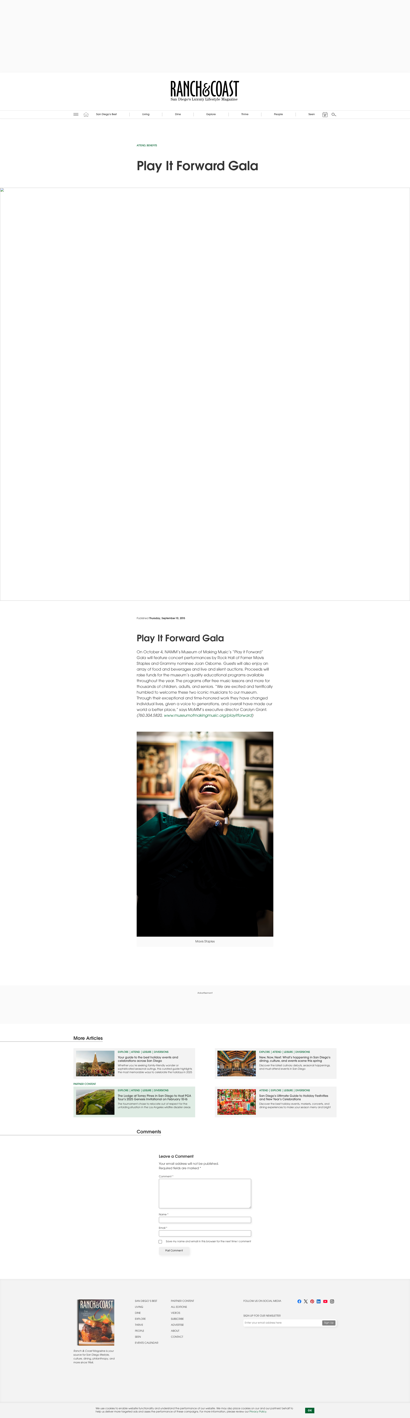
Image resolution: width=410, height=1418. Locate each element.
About (175, 1331)
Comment (166, 1177)
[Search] (334, 114)
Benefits (152, 146)
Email (163, 1228)
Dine (138, 1313)
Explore (123, 1052)
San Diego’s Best (146, 1301)
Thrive (139, 1325)
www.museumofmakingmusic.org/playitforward (208, 716)
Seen (138, 1337)
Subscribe (177, 1319)
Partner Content (182, 1301)
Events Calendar (146, 1343)
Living (139, 1307)
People (139, 1331)
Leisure (147, 1052)
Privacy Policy (257, 1412)
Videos (175, 1313)
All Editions (179, 1307)
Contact (177, 1337)
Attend (141, 146)
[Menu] (75, 114)
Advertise (177, 1325)
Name (163, 1215)
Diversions (161, 1052)
